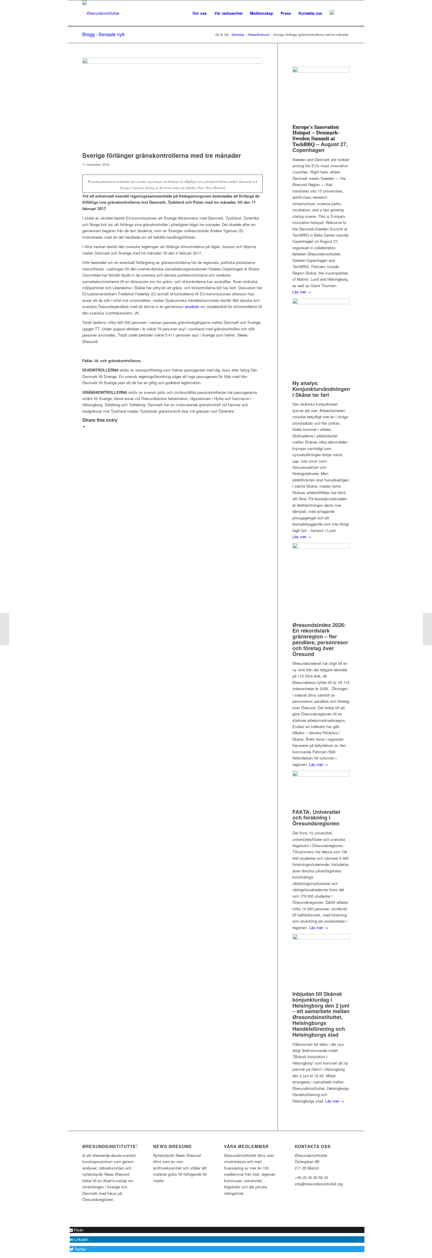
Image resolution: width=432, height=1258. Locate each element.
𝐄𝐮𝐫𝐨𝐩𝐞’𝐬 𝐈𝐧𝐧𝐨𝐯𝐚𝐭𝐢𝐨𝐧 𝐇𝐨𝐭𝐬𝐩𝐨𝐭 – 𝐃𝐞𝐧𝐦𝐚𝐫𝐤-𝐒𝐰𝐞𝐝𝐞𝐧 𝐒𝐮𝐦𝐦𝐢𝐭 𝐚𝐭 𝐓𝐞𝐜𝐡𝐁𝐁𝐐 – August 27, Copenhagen (320, 138)
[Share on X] (89, 426)
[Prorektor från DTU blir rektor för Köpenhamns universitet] (427, 629)
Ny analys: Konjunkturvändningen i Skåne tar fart (321, 389)
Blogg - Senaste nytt (103, 34)
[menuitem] (199, 13)
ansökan (192, 306)
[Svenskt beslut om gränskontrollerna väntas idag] (4, 629)
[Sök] (344, 13)
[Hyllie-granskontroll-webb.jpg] (172, 103)
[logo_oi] (100, 13)
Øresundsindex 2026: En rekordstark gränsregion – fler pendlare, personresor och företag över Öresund (320, 639)
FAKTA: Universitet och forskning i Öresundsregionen (316, 817)
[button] (76, 1230)
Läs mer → (301, 292)
